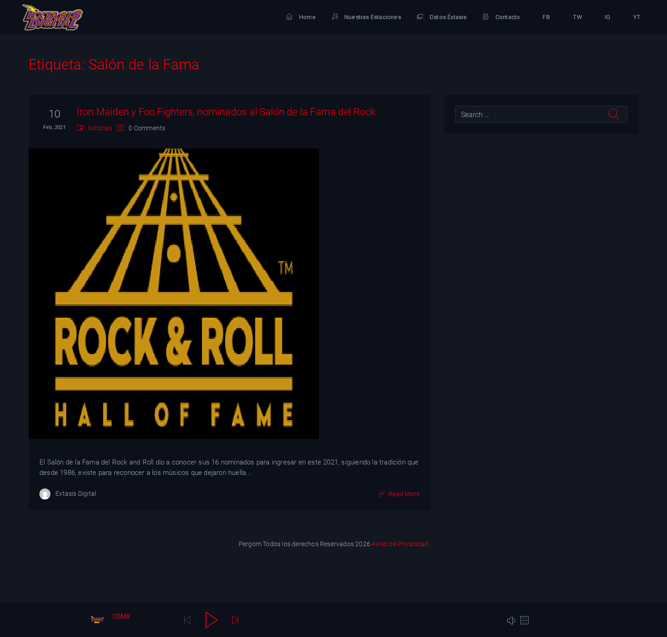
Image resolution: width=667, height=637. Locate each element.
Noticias (100, 128)
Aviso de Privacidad (400, 544)
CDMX (122, 616)
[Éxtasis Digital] (52, 17)
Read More (404, 494)
